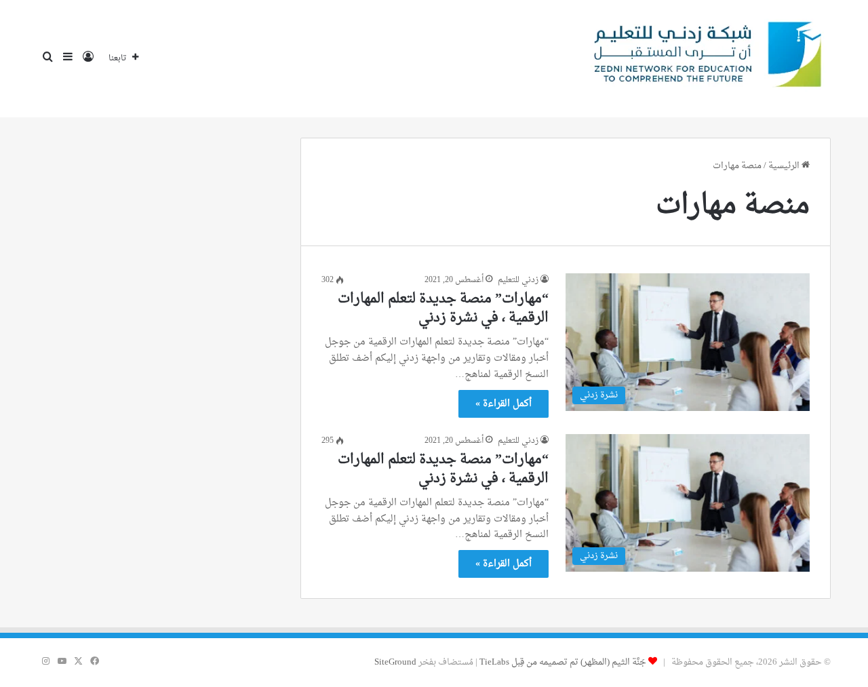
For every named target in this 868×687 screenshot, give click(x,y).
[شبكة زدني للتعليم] (702, 59)
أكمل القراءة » (503, 404)
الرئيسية (785, 165)
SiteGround (395, 662)
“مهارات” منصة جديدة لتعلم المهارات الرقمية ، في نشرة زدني (443, 308)
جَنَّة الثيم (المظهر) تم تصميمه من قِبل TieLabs (562, 662)
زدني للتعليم (518, 280)
